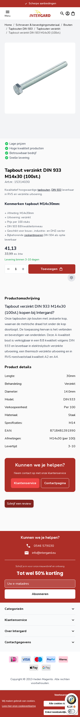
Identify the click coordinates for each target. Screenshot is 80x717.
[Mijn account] (67, 13)
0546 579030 (44, 546)
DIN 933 (56, 190)
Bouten (67, 25)
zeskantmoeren (33, 235)
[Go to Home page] (40, 13)
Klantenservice (25, 483)
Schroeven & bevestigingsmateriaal (38, 25)
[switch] (71, 711)
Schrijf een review (19, 503)
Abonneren (40, 594)
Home (8, 25)
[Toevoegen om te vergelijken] (71, 277)
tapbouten (43, 190)
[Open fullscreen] (40, 78)
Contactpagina (55, 483)
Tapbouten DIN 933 (21, 29)
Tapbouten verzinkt (48, 29)
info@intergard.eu (44, 553)
